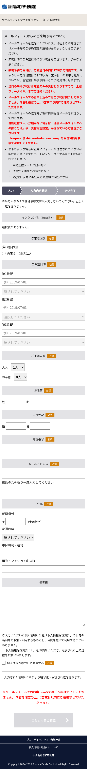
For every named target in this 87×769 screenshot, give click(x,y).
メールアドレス (38, 464)
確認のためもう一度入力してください (28, 482)
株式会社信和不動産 (43, 755)
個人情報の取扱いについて (43, 747)
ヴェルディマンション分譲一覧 (43, 739)
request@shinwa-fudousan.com (34, 138)
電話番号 (38, 439)
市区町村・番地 (12, 545)
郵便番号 (8, 513)
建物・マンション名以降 (18, 560)
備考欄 (43, 582)
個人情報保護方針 (16, 650)
